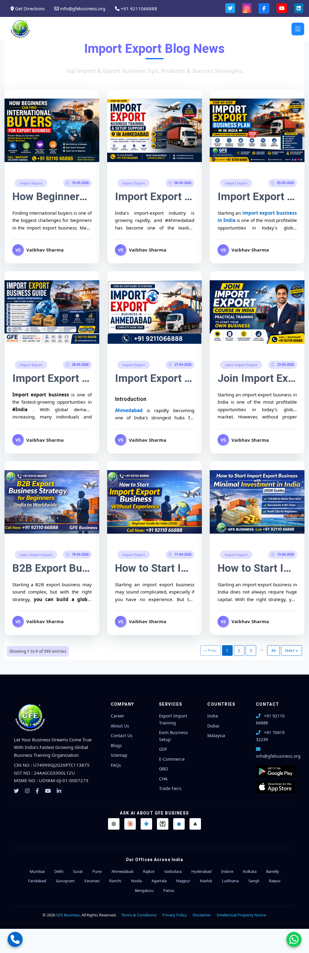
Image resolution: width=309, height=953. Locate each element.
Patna (168, 890)
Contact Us (121, 735)
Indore (227, 871)
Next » (291, 650)
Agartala (159, 880)
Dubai (213, 726)
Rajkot (148, 871)
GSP (163, 749)
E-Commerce (172, 759)
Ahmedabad (131, 410)
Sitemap (119, 755)
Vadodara (173, 871)
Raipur (275, 880)
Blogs (116, 745)
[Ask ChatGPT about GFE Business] (113, 824)
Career (117, 716)
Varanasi (92, 880)
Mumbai (37, 871)
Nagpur (183, 880)
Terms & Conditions (139, 915)
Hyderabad (201, 871)
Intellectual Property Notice (241, 915)
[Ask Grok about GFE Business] (195, 824)
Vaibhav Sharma (45, 250)
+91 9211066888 (138, 8)
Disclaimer (202, 915)
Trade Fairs (170, 788)
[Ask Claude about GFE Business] (130, 824)
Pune (97, 871)
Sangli (253, 880)
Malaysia (216, 735)
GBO (163, 769)
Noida (136, 880)
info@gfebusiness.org (82, 8)
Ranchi (115, 880)
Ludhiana (230, 880)
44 (273, 650)
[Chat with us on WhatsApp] (293, 939)
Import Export (31, 183)
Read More (52, 129)
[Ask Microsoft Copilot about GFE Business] (179, 824)
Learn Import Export (241, 365)
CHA (163, 779)
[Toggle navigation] (297, 29)
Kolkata (249, 871)
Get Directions (29, 8)
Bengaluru (144, 890)
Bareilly (272, 871)
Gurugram (65, 880)
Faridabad (37, 880)
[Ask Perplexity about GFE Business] (162, 824)
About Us (120, 726)
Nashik (206, 880)
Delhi (58, 871)
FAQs (116, 765)
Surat (78, 871)
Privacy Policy (174, 915)
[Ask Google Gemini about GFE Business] (146, 824)
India (212, 716)
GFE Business (68, 915)
